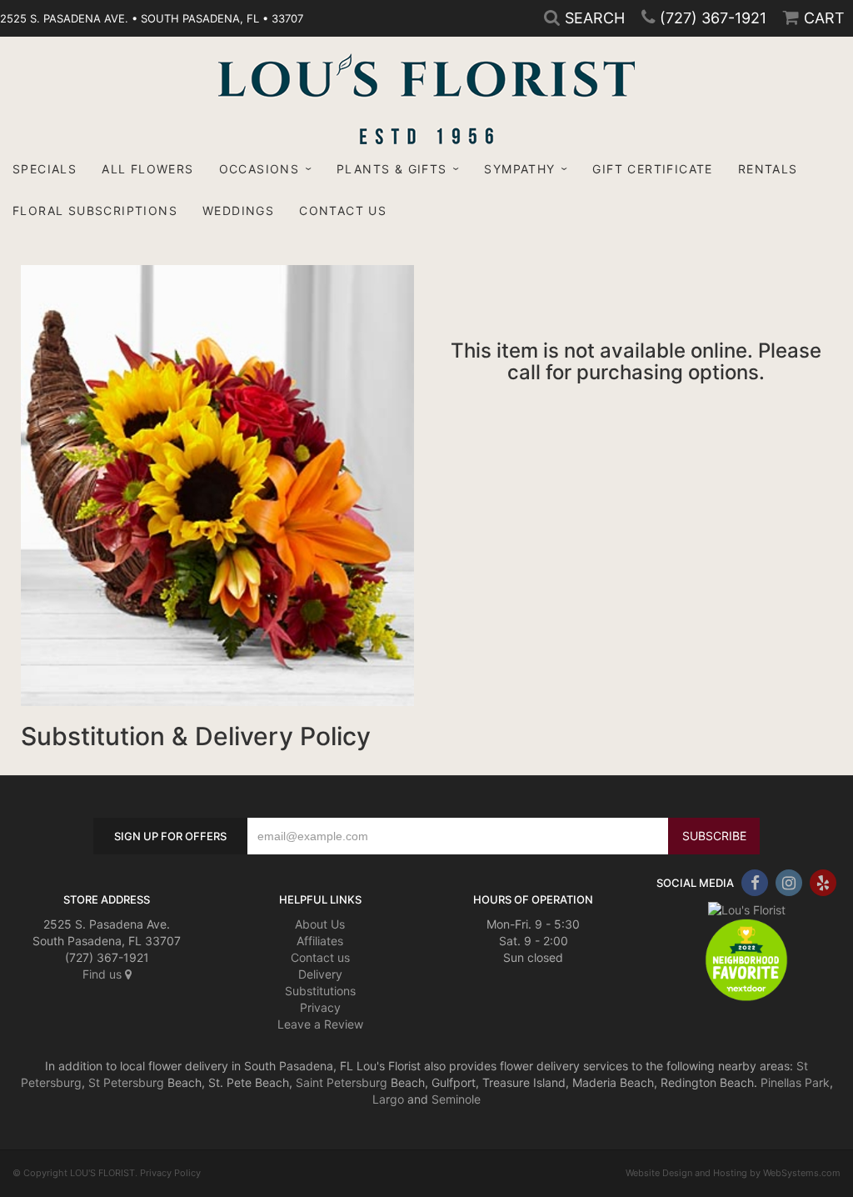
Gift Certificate (652, 169)
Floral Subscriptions (94, 210)
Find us (103, 974)
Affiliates (320, 941)
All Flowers (147, 169)
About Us (320, 924)
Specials (44, 169)
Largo (388, 1099)
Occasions (259, 169)
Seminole (456, 1099)
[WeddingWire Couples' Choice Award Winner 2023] (747, 908)
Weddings (238, 210)
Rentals (768, 169)
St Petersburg (126, 1082)
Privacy (320, 1007)
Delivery (320, 974)
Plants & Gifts (392, 169)
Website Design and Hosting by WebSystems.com (733, 1173)
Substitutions (320, 991)
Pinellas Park (795, 1082)
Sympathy (519, 169)
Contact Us (343, 210)
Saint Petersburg (341, 1082)
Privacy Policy (170, 1173)
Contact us (320, 957)
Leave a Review (320, 1024)
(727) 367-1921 (713, 18)
